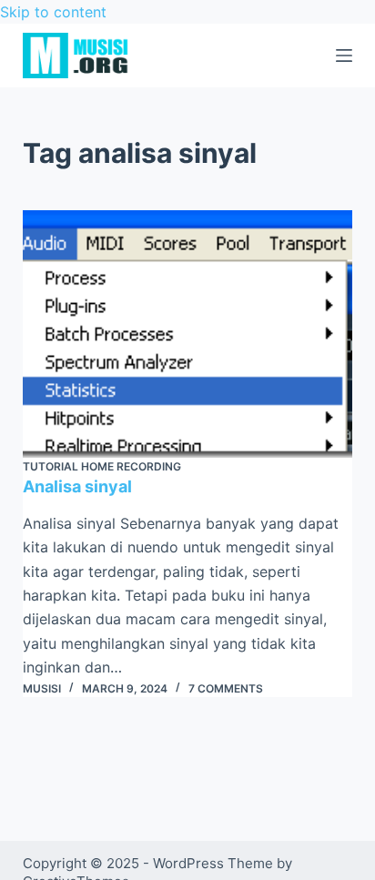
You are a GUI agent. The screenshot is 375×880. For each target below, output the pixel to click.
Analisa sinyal (77, 486)
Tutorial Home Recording (102, 466)
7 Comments (225, 688)
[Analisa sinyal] (188, 334)
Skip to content (53, 12)
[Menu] (344, 55)
